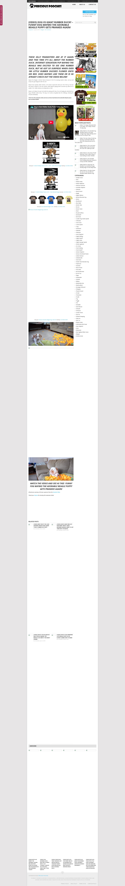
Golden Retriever (79, 255)
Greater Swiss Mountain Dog (82, 261)
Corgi (77, 226)
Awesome (78, 189)
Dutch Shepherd (79, 234)
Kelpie (77, 275)
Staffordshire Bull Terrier (81, 324)
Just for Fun (78, 273)
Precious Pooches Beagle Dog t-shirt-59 (47, 319)
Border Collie (79, 205)
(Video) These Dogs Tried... (73, 1)
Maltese (77, 281)
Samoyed (78, 308)
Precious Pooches (43, 875)
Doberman (78, 232)
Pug (77, 298)
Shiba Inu (78, 318)
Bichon (77, 199)
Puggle (77, 300)
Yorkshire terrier (79, 336)
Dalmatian (78, 230)
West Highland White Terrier (82, 332)
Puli (77, 302)
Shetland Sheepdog (80, 316)
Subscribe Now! (89, 11)
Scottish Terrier (79, 312)
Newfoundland (79, 285)
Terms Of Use (82, 883)
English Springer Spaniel (81, 242)
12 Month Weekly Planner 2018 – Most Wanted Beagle (47, 192)
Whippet (78, 334)
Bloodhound (79, 201)
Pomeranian (78, 295)
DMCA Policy (74, 883)
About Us (82, 4)
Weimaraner (78, 330)
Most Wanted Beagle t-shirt (47, 206)
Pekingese (78, 289)
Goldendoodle (79, 257)
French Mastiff (79, 250)
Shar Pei (78, 314)
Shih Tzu (78, 320)
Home (74, 4)
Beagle (42, 29)
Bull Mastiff (78, 214)
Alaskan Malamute (80, 183)
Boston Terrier (79, 209)
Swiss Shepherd (79, 326)
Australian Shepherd (80, 187)
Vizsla (77, 328)
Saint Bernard (79, 306)
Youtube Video (56, 492)
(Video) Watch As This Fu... (88, 1)
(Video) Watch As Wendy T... (44, 1)
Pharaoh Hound (79, 291)
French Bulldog (79, 248)
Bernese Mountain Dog (81, 197)
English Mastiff (79, 238)
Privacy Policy (65, 883)
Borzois (77, 207)
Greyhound (78, 263)
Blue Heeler (78, 203)
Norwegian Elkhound (80, 287)
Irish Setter (78, 269)
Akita (77, 179)
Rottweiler (78, 304)
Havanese (78, 265)
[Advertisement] (55, 13)
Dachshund (78, 228)
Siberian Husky (79, 322)
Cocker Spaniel (79, 224)
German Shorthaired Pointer (82, 254)
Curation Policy (92, 883)
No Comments (48, 29)
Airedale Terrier (79, 177)
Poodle (77, 297)
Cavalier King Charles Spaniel (82, 218)
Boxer (77, 211)
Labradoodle (79, 277)
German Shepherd (80, 252)
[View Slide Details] (85, 50)
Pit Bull (77, 293)
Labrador (78, 279)
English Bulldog (79, 236)
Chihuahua (78, 220)
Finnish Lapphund (80, 244)
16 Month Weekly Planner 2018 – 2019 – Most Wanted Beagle (47, 165)
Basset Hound (79, 191)
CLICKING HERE (69, 165)
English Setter (79, 240)
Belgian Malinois (79, 195)
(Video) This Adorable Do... (58, 1)
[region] (85, 50)
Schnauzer (78, 310)
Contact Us (92, 4)
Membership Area (80, 283)
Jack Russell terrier (80, 271)
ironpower (31, 29)
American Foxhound (80, 185)
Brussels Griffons (80, 212)
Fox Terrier (78, 246)
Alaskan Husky (79, 181)
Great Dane (78, 259)
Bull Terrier (78, 216)
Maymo (36, 495)
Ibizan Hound (79, 267)
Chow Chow (78, 222)
